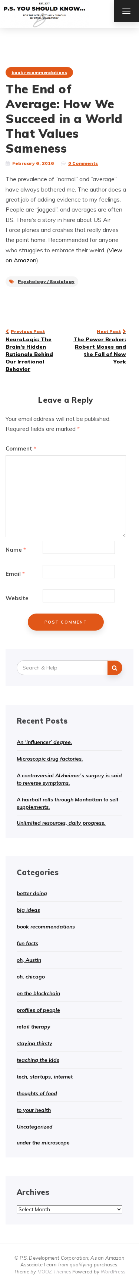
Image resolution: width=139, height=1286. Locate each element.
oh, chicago (31, 976)
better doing (32, 893)
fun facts (27, 943)
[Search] (114, 668)
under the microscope (43, 1142)
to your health (34, 1110)
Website (17, 598)
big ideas (28, 910)
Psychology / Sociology (46, 281)
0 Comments (83, 163)
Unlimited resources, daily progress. (61, 823)
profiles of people (38, 1010)
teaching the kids (38, 1060)
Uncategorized (35, 1126)
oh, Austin (29, 960)
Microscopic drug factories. (50, 758)
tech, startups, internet (45, 1076)
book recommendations (39, 72)
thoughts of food (37, 1093)
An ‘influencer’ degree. (44, 742)
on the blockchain (38, 993)
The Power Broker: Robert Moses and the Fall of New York (99, 347)
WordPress (112, 1272)
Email (15, 573)
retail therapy (33, 1026)
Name (16, 549)
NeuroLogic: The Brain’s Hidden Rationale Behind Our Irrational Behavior (29, 350)
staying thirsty (34, 1043)
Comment (21, 448)
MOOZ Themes (54, 1272)
